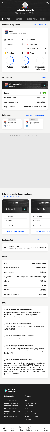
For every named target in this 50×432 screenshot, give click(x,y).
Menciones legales (10, 416)
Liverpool (28, 419)
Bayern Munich (30, 403)
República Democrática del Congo (33, 276)
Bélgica (43, 272)
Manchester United (32, 416)
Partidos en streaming (12, 411)
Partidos (43, 19)
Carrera (19, 19)
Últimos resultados (11, 406)
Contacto (7, 414)
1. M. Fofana (8, 221)
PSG (26, 400)
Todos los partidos (11, 400)
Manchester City (31, 414)
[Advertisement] (25, 162)
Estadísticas (32, 19)
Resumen (6, 19)
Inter (26, 408)
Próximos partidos (11, 408)
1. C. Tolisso (37, 216)
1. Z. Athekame (38, 225)
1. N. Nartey (8, 225)
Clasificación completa (15, 231)
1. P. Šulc (36, 221)
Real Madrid (29, 406)
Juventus (28, 411)
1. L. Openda (8, 216)
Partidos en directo (11, 403)
